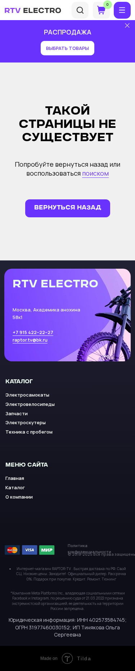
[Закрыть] (127, 26)
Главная (14, 478)
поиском (95, 173)
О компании (19, 497)
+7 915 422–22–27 (33, 332)
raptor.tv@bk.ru (30, 340)
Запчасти (16, 413)
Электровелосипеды (30, 404)
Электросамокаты (27, 395)
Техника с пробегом (29, 432)
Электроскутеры (25, 422)
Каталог (15, 487)
